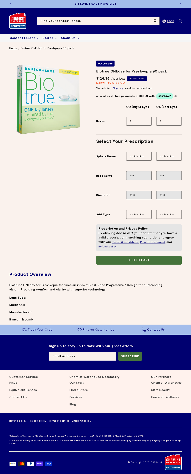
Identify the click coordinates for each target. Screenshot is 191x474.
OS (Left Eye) (166, 107)
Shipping (118, 88)
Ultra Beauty (160, 390)
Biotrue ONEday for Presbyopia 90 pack (47, 48)
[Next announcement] (180, 3)
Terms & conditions (125, 242)
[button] (23, 38)
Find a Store (78, 390)
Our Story (76, 383)
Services (75, 397)
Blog (72, 404)
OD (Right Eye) (137, 107)
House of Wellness (165, 397)
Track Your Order (41, 329)
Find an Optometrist (98, 329)
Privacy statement (152, 242)
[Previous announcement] (11, 3)
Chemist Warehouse (166, 383)
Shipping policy (81, 420)
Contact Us (156, 329)
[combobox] (98, 21)
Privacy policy (37, 420)
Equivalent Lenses (23, 390)
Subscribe (130, 356)
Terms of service (59, 420)
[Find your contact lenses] (155, 21)
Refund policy (107, 246)
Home (13, 48)
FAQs (13, 383)
